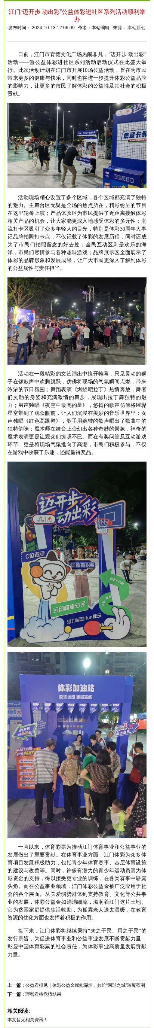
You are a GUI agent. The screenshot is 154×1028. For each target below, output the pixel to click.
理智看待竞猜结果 (43, 994)
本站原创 (136, 27)
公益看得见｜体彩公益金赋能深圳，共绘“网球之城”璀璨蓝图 (85, 985)
